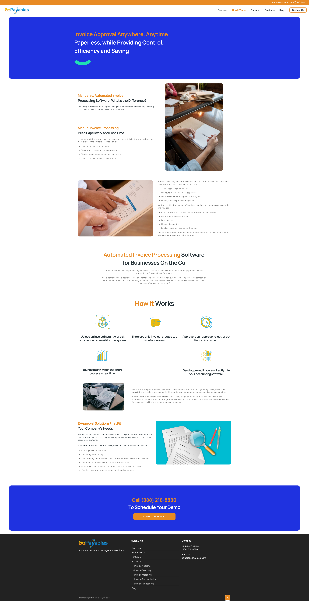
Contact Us (298, 10)
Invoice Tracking (142, 570)
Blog (134, 588)
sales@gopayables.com (194, 557)
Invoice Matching (143, 574)
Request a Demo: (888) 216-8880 (289, 2)
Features (136, 556)
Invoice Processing (144, 583)
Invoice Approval (142, 565)
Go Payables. (95, 598)
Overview (136, 547)
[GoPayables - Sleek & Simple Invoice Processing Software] (16, 10)
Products (136, 561)
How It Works (138, 552)
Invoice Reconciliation (145, 579)
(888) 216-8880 (190, 549)
